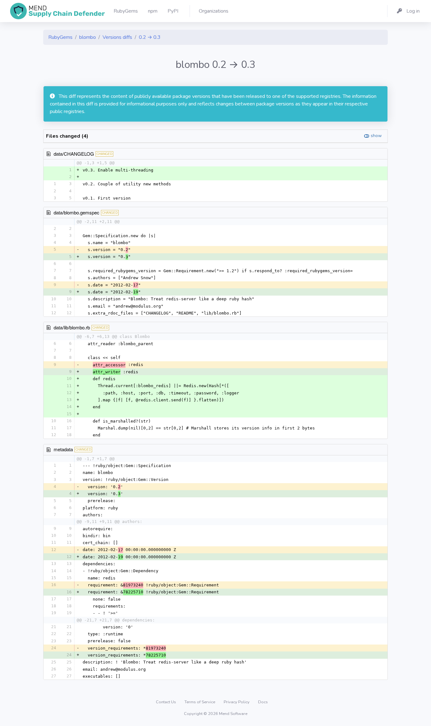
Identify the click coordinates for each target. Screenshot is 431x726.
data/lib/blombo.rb (72, 327)
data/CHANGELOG (74, 153)
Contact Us (166, 702)
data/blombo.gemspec (76, 212)
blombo (87, 37)
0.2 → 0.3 (150, 37)
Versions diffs (117, 37)
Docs (263, 702)
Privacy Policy (237, 702)
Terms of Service (200, 702)
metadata (63, 449)
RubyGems (60, 37)
